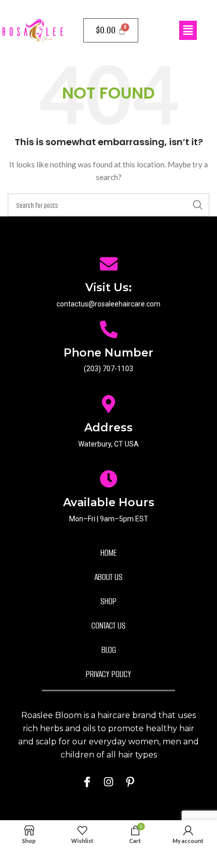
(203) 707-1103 (108, 369)
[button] (187, 30)
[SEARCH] (197, 204)
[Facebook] (86, 781)
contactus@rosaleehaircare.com (108, 304)
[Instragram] (108, 781)
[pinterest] (130, 781)
